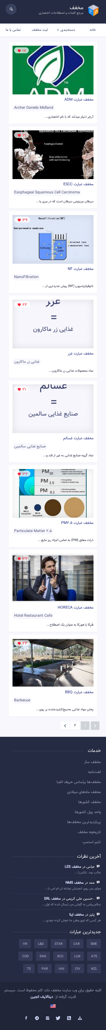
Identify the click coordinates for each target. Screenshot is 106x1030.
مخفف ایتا (76, 914)
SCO (60, 956)
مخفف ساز (92, 762)
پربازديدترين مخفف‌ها (84, 822)
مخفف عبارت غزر (80, 354)
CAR (76, 944)
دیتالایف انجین (41, 997)
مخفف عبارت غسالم (78, 438)
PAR (45, 968)
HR (25, 944)
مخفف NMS (75, 883)
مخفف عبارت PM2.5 (77, 523)
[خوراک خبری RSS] (69, 1018)
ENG (43, 956)
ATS (94, 956)
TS (29, 968)
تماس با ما (13, 30)
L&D (41, 944)
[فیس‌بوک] (26, 1018)
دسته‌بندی (68, 30)
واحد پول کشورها (88, 812)
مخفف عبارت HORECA (75, 608)
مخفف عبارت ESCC (78, 184)
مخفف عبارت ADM (78, 100)
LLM (77, 956)
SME (94, 944)
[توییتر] (58, 1018)
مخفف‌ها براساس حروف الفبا (79, 782)
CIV (77, 968)
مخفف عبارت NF (80, 269)
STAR (59, 944)
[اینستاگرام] (47, 1018)
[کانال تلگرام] (37, 1018)
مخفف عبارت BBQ (79, 692)
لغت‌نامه (94, 772)
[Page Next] (65, 725)
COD (25, 956)
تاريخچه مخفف (89, 832)
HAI (61, 968)
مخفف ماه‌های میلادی (84, 792)
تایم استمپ (92, 842)
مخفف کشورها (89, 802)
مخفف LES (73, 867)
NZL (94, 968)
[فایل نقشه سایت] (79, 1018)
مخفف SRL (52, 899)
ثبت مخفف (40, 30)
